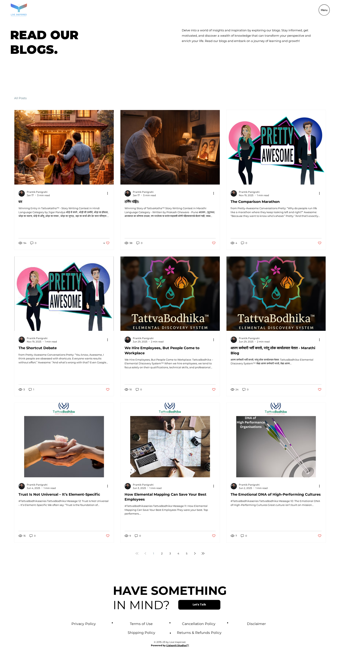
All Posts (20, 98)
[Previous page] (145, 553)
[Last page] (203, 553)
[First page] (136, 553)
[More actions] (109, 193)
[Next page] (194, 553)
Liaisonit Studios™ (177, 645)
